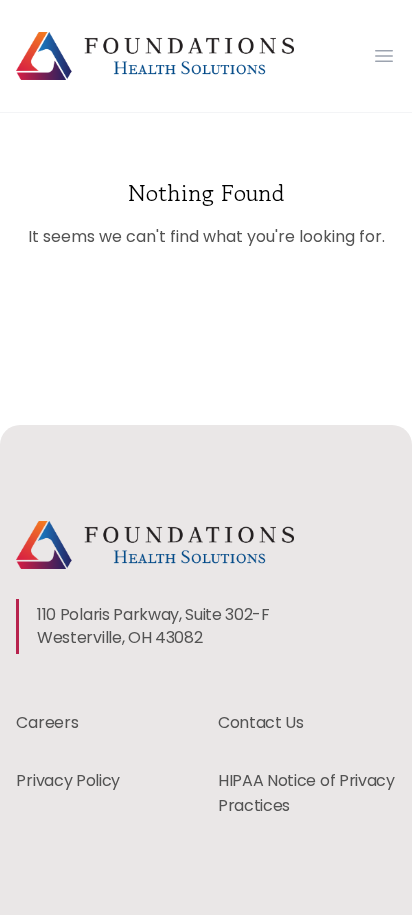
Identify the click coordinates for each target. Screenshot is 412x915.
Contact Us (261, 722)
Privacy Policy (68, 780)
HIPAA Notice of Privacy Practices (306, 793)
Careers (47, 722)
